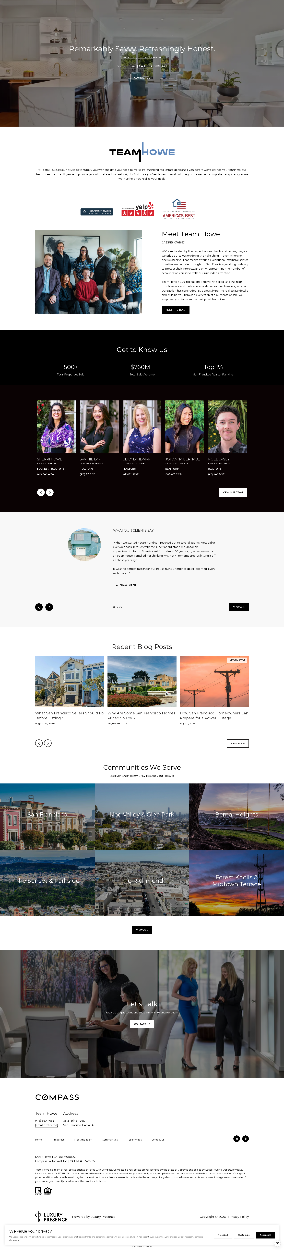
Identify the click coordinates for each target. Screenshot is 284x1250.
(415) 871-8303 (131, 474)
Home (39, 1131)
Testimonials (135, 1131)
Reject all (223, 1235)
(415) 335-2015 (87, 474)
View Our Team (233, 492)
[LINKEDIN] (236, 1130)
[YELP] (245, 1130)
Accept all (265, 1235)
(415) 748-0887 (216, 474)
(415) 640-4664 (45, 474)
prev (41, 492)
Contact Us (158, 1131)
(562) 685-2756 (173, 474)
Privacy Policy (238, 1208)
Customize (244, 1235)
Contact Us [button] (142, 77)
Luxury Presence (103, 1208)
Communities (110, 1131)
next (50, 492)
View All (239, 598)
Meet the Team (176, 309)
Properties (58, 1131)
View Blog (238, 734)
